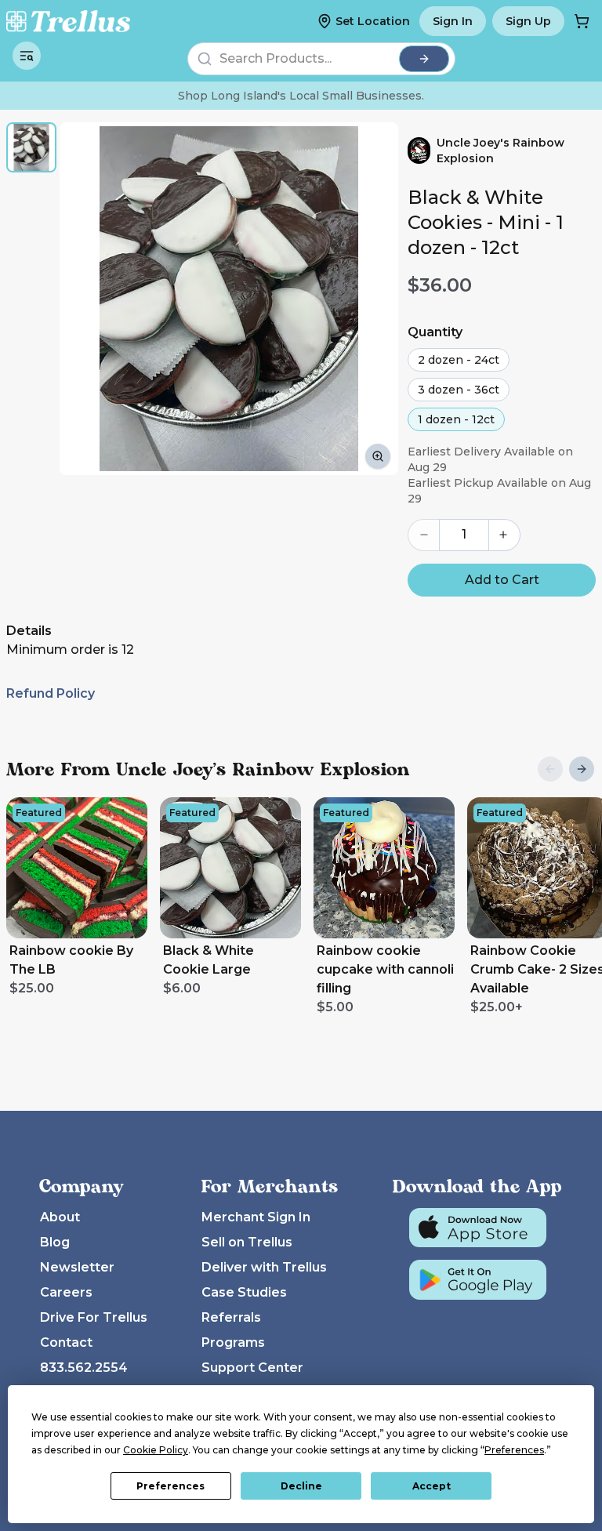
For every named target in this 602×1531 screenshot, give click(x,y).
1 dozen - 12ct (456, 419)
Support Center (252, 1367)
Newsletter (77, 1267)
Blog (55, 1242)
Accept (431, 1486)
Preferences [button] (514, 1450)
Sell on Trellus (246, 1242)
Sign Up (528, 21)
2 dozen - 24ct (458, 360)
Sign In (453, 21)
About (60, 1217)
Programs (233, 1342)
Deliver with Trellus (264, 1267)
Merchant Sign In (255, 1217)
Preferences (170, 1486)
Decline (301, 1486)
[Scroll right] (581, 769)
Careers (66, 1292)
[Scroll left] (550, 769)
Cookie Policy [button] (155, 1450)
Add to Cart (502, 579)
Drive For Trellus (93, 1317)
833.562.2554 (84, 1367)
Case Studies (244, 1292)
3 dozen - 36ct (458, 390)
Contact (66, 1342)
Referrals (231, 1317)
